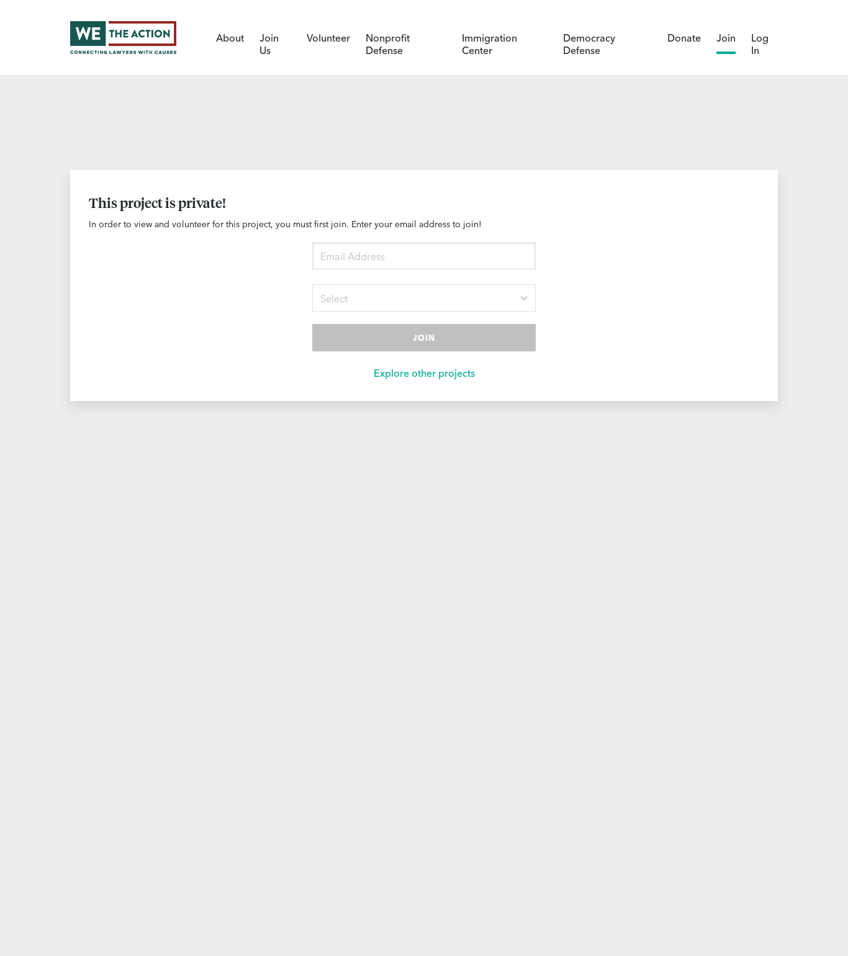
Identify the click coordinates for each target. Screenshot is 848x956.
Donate (684, 37)
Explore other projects (424, 372)
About (230, 37)
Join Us (269, 43)
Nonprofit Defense (388, 43)
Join (726, 37)
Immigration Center (489, 43)
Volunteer (328, 37)
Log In (760, 43)
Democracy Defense (589, 43)
